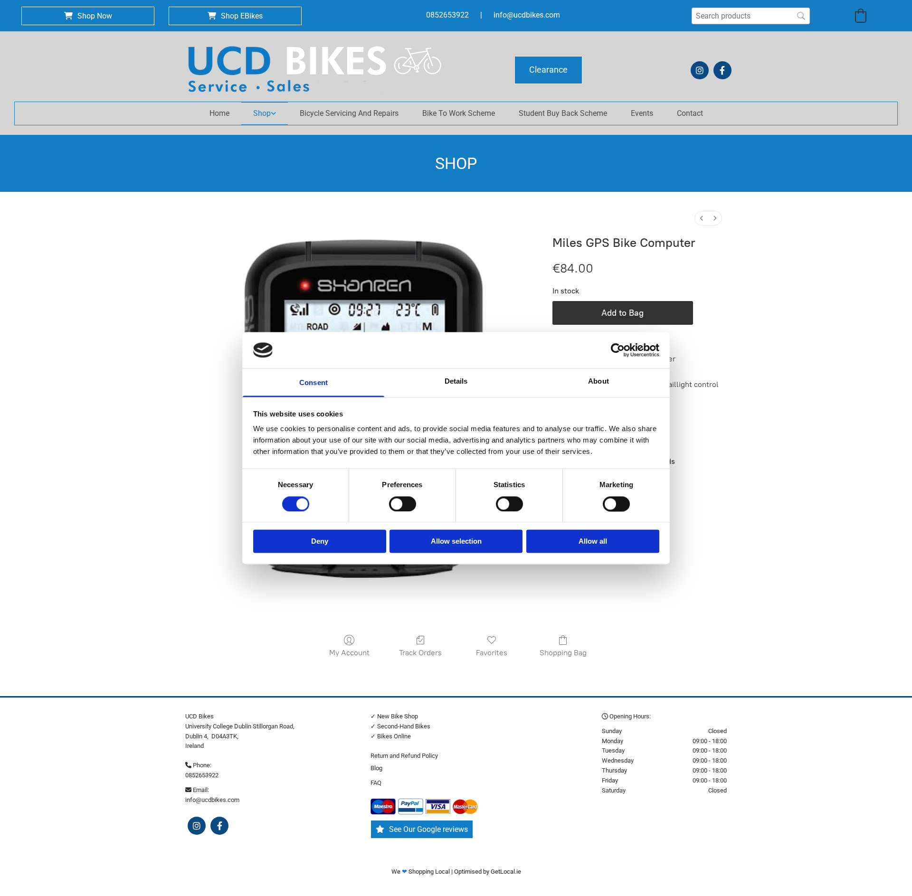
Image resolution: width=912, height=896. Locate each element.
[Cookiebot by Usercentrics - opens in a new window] (617, 350)
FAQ (375, 782)
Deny (319, 542)
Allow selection (456, 542)
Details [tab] (456, 381)
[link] (264, 113)
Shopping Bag (563, 652)
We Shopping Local (421, 871)
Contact (690, 113)
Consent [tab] (313, 383)
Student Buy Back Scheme (563, 113)
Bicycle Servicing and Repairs (349, 113)
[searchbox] (751, 16)
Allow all (593, 542)
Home (219, 113)
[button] (87, 16)
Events (642, 113)
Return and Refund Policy (404, 755)
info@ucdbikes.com (527, 14)
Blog (376, 768)
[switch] (402, 503)
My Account (349, 652)
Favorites (491, 652)
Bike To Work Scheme (458, 113)
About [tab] (598, 381)
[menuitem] (701, 218)
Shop (262, 113)
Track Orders (420, 652)
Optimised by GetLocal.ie (487, 871)
